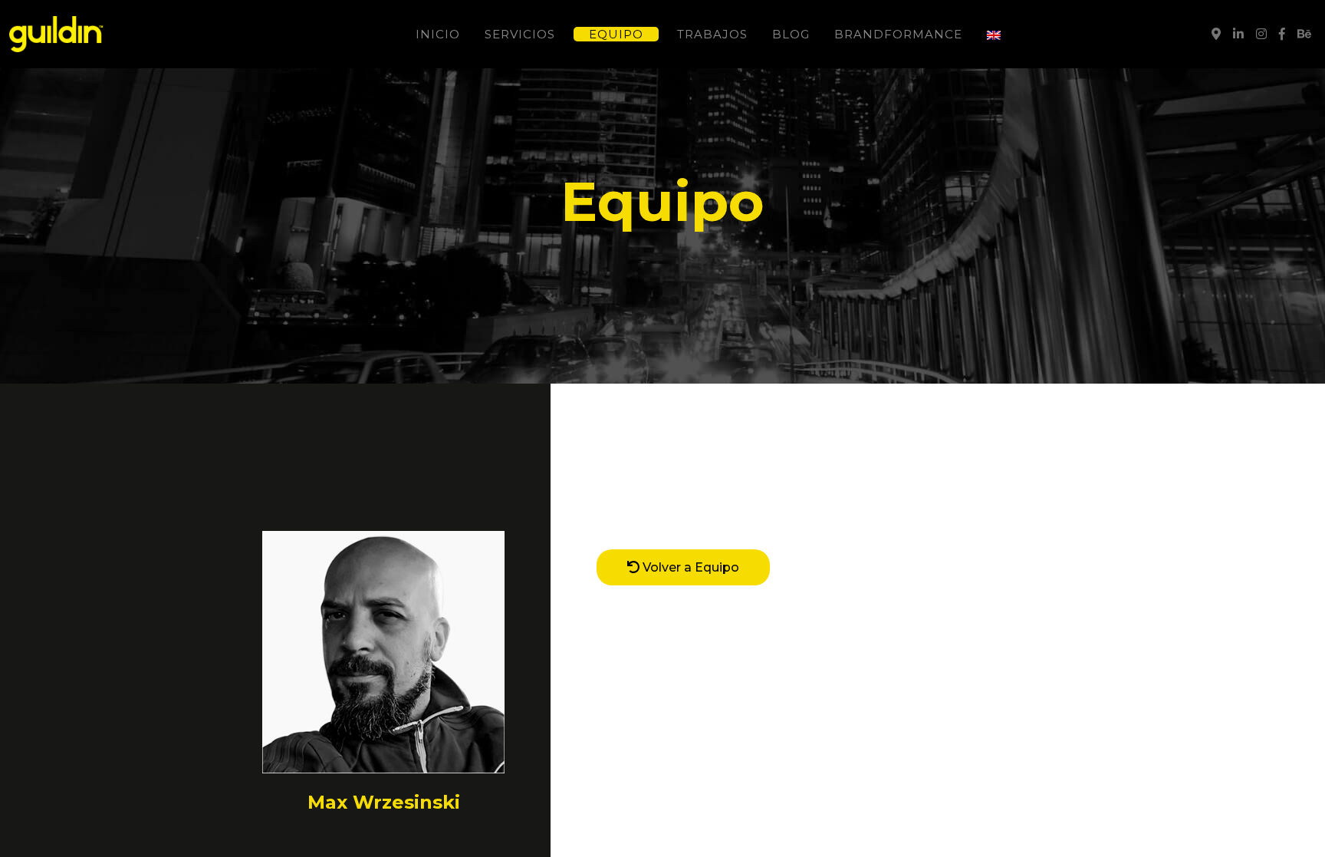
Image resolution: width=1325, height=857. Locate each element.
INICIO (438, 34)
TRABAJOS (712, 34)
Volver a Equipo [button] (689, 567)
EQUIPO (616, 34)
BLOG (791, 34)
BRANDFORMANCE (898, 34)
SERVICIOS (520, 34)
